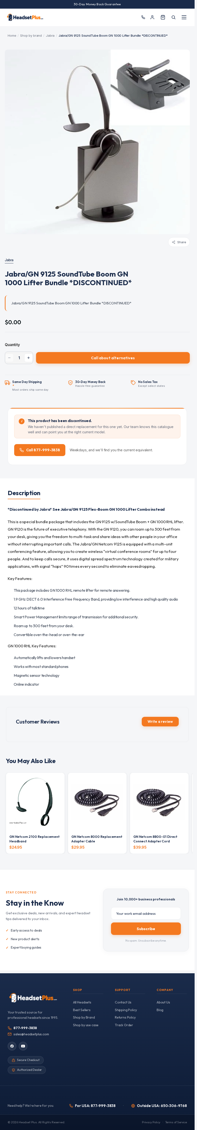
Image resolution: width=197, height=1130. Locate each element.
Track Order (124, 1025)
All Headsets (82, 1002)
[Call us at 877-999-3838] (143, 17)
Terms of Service (176, 1122)
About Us (163, 1002)
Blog (160, 1010)
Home (12, 35)
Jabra (50, 35)
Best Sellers (82, 1010)
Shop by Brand (84, 1017)
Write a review (160, 721)
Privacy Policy (151, 1122)
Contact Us (123, 1002)
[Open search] (173, 17)
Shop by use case (85, 1025)
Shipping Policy (126, 1010)
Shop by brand (31, 35)
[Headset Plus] (25, 17)
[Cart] (163, 17)
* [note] (30, 386)
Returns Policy (125, 1017)
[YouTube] (23, 1046)
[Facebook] (12, 1046)
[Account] (152, 17)
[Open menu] (184, 17)
